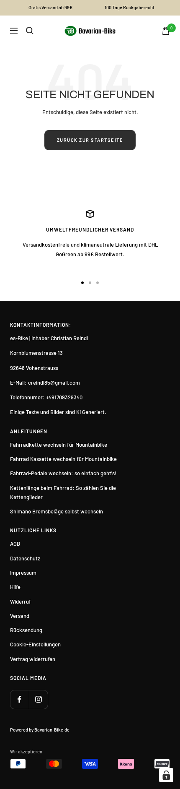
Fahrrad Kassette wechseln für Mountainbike (63, 459)
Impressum (23, 572)
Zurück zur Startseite (90, 140)
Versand (19, 615)
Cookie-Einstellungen (35, 644)
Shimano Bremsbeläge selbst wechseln (56, 511)
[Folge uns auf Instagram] (38, 699)
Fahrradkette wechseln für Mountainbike (58, 444)
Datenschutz (25, 558)
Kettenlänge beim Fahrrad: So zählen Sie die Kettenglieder (63, 492)
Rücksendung (26, 630)
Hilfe (15, 586)
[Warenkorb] (166, 31)
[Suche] (29, 30)
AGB (15, 543)
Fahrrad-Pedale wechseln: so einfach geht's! (63, 473)
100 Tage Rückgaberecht (129, 7)
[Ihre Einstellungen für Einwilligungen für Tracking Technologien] (166, 775)
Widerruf (20, 601)
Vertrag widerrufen (32, 659)
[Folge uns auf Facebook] (19, 699)
